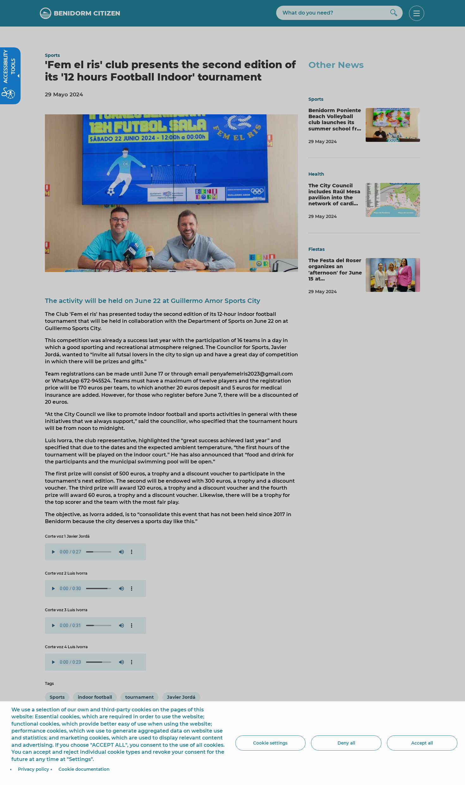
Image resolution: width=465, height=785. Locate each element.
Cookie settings (270, 743)
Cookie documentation (84, 769)
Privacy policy (33, 769)
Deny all (346, 743)
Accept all (422, 743)
